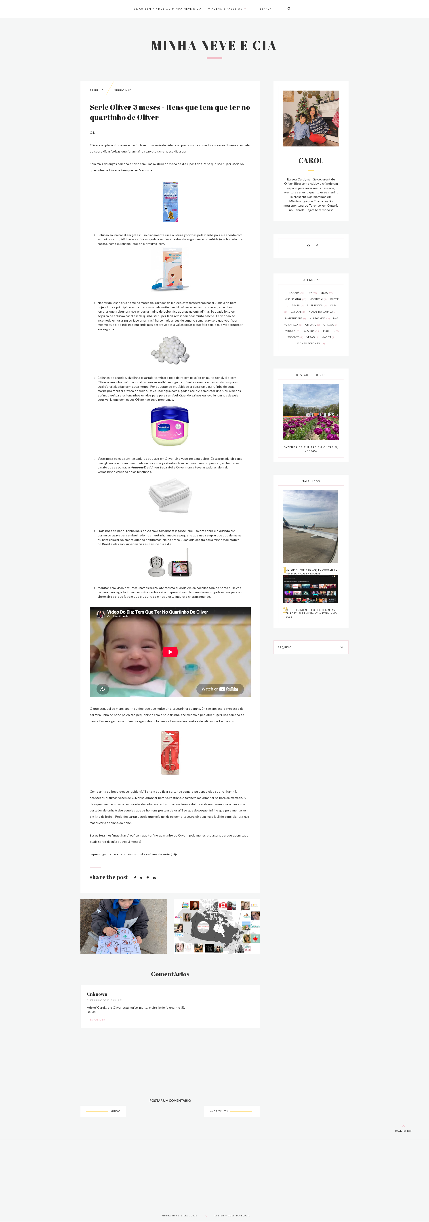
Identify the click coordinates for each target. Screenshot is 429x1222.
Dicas (326, 292)
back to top (403, 1130)
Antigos (115, 1111)
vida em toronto (311, 343)
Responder (96, 1019)
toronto (295, 337)
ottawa (330, 324)
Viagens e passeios (225, 8)
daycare (297, 311)
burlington (317, 305)
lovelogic (243, 1215)
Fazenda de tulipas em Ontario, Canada (311, 448)
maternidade (295, 318)
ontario (312, 324)
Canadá (296, 292)
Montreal (318, 299)
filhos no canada (322, 311)
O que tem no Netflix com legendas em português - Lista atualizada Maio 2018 (311, 613)
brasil (298, 305)
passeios (311, 331)
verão (312, 337)
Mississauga (295, 299)
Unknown (97, 994)
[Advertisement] (134, 1171)
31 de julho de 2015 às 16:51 (104, 1000)
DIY (312, 292)
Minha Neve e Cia (214, 45)
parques (291, 331)
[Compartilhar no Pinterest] (148, 878)
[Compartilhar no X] (141, 878)
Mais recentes (219, 1111)
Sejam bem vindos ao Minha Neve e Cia (168, 8)
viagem (328, 337)
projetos (331, 331)
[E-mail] (154, 878)
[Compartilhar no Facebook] (135, 878)
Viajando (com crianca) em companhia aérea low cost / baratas (311, 571)
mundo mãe (122, 90)
